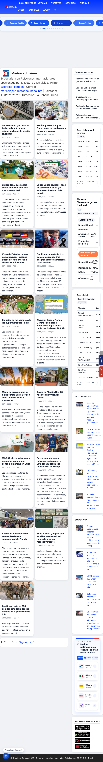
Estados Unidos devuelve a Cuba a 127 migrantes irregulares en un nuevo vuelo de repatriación (93, 620)
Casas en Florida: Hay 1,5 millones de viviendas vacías (50, 395)
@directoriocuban (12, 86)
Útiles (21, 10)
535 (15, 642)
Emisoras (34, 10)
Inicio (21, 3)
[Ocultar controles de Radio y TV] (101, 353)
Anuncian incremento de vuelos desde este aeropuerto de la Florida (15, 536)
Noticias (42, 3)
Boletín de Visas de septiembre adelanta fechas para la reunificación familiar (93, 561)
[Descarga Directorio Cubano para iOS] (82, 729)
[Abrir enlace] (80, 404)
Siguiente (27, 642)
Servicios (70, 3)
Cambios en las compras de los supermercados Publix (94, 433)
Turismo (84, 3)
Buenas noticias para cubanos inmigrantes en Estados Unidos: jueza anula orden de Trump (93, 536)
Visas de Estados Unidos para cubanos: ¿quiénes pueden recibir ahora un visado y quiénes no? (93, 413)
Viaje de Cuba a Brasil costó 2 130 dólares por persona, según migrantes (87, 89)
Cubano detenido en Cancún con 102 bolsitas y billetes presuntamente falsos (88, 116)
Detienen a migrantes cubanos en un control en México (93, 599)
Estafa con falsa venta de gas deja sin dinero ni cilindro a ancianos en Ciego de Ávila (87, 80)
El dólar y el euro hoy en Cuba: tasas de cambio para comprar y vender (51, 128)
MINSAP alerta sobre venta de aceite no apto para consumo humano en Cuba (16, 461)
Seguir (89, 658)
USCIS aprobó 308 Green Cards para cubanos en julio (93, 581)
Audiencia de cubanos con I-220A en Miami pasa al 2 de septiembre (88, 107)
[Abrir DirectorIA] (6, 756)
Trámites (56, 3)
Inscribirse (80, 658)
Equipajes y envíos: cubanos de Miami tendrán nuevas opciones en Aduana (93, 479)
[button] (101, 360)
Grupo (96, 658)
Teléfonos (30, 3)
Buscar (56, 10)
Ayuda (46, 10)
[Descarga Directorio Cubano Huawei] (82, 748)
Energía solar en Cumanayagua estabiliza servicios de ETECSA (87, 98)
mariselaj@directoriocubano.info (21, 90)
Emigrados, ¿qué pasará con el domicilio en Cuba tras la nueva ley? (15, 188)
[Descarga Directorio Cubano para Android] (82, 735)
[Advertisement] (51, 49)
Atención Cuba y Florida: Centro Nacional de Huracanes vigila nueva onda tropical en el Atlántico (93, 454)
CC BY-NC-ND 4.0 (85, 758)
